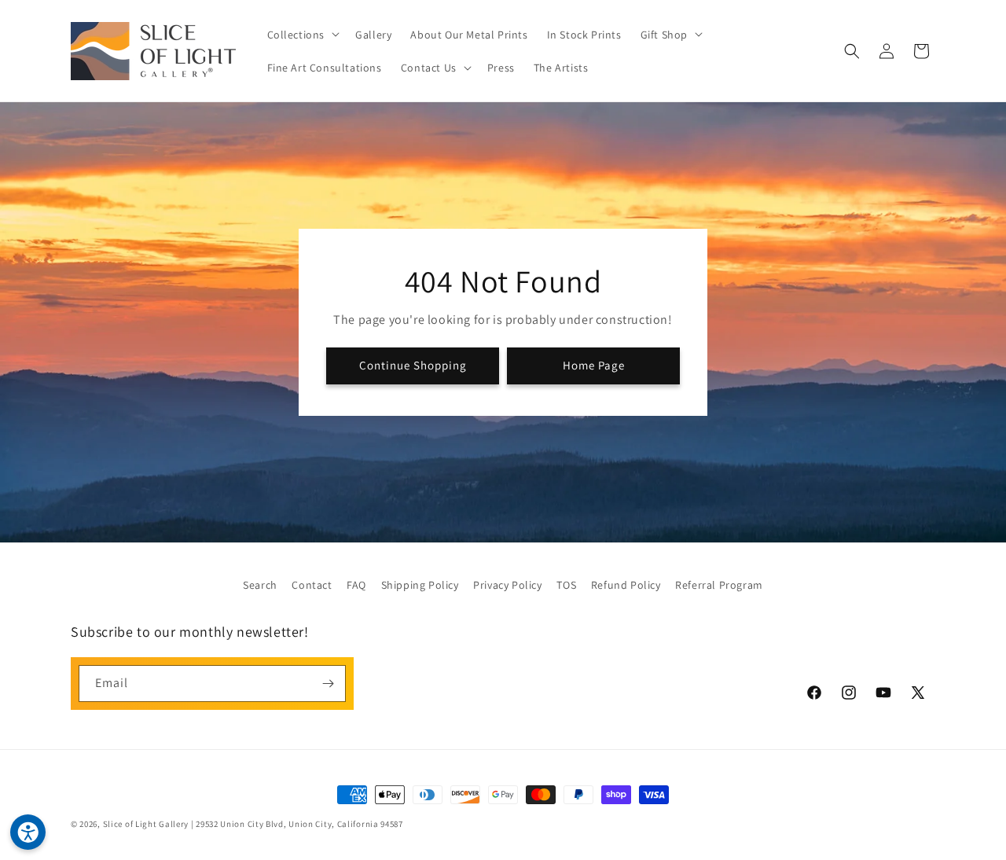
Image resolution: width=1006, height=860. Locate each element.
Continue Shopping (413, 365)
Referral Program (719, 585)
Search (260, 585)
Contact (312, 585)
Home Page (594, 365)
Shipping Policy (420, 585)
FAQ (356, 585)
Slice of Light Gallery (146, 823)
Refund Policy (626, 585)
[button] (302, 33)
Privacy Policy (507, 585)
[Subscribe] (327, 683)
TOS (566, 585)
